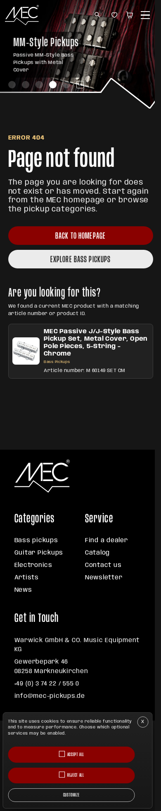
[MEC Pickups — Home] (22, 15)
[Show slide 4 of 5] (53, 84)
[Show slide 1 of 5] (12, 84)
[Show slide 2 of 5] (25, 84)
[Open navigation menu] (145, 15)
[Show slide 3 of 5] (39, 84)
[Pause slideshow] (80, 84)
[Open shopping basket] (131, 15)
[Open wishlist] (114, 15)
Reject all (75, 775)
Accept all (75, 754)
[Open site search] (97, 15)
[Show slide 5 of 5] (66, 84)
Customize (71, 795)
